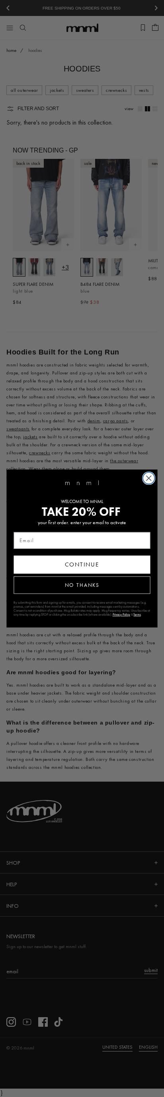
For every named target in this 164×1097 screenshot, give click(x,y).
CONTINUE (82, 564)
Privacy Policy (122, 614)
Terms (137, 614)
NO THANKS (82, 585)
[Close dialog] (148, 478)
